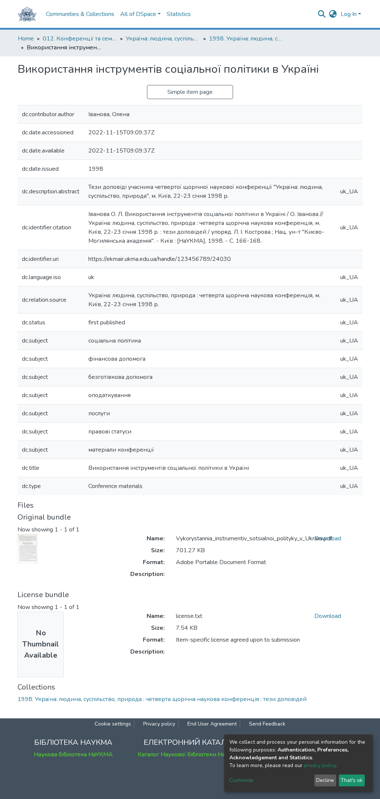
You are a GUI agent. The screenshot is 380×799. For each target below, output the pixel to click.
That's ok (352, 780)
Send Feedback (267, 723)
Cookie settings (113, 723)
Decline (325, 780)
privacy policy (319, 765)
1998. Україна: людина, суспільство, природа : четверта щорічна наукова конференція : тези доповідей (246, 39)
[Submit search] (322, 14)
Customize (241, 780)
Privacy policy (159, 723)
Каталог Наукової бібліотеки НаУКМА (190, 754)
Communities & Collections (80, 14)
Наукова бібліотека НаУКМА (73, 754)
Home (26, 39)
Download (327, 538)
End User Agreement (212, 723)
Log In (349, 14)
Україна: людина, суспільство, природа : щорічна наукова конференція (163, 39)
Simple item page (190, 92)
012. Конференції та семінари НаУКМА (80, 39)
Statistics (179, 14)
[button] (333, 14)
